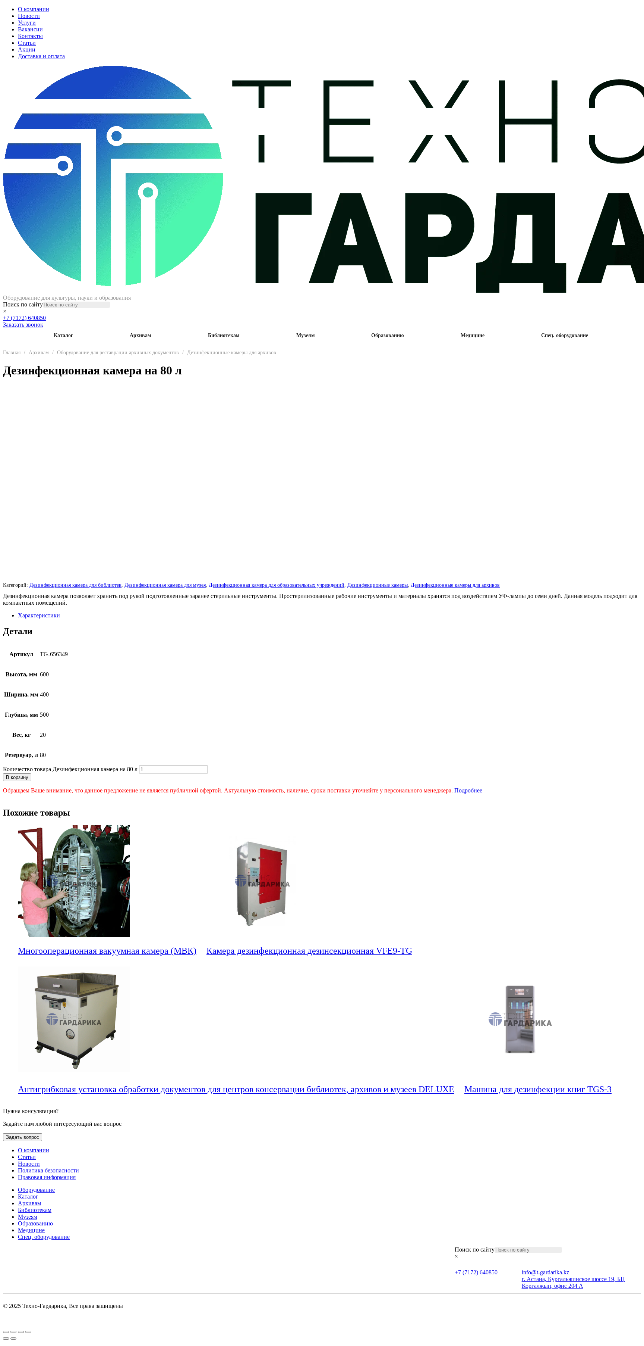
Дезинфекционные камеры (377, 585)
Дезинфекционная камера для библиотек (75, 585)
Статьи (27, 43)
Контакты (30, 36)
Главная (11, 352)
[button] (201, 951)
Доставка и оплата (41, 56)
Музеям (305, 335)
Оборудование (36, 1190)
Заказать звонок (23, 324)
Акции (26, 49)
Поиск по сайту (23, 304)
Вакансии (30, 29)
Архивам (140, 335)
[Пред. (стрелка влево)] (6, 1338)
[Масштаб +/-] (6, 1332)
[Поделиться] (21, 1332)
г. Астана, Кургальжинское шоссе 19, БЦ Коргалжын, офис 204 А (573, 1282)
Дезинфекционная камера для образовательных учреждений (276, 585)
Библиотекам (224, 335)
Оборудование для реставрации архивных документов (118, 352)
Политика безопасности (48, 1170)
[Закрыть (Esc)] (28, 1332)
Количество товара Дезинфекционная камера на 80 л (70, 769)
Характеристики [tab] (39, 615)
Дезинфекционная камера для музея (165, 585)
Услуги (27, 22)
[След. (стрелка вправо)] (13, 1338)
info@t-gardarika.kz (545, 1272)
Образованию (387, 335)
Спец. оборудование (564, 335)
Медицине (472, 335)
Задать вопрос (22, 1137)
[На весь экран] (13, 1332)
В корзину (17, 777)
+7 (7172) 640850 (24, 318)
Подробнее (468, 790)
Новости (29, 16)
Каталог (63, 335)
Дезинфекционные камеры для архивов (231, 352)
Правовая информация (47, 1177)
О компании (33, 9)
